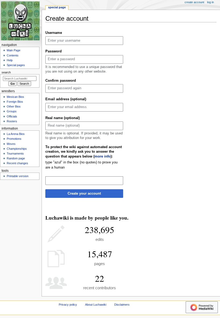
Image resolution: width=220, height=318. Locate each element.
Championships (17, 148)
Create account (194, 2)
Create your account (84, 193)
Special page (57, 7)
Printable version (17, 176)
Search (6, 72)
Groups (12, 111)
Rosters (12, 121)
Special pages (16, 65)
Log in (210, 2)
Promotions (14, 138)
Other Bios (14, 106)
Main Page (13, 50)
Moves (11, 143)
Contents (13, 55)
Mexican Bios (15, 96)
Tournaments (15, 153)
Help (10, 60)
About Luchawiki (95, 304)
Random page (16, 158)
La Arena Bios (16, 133)
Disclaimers (122, 304)
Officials (12, 116)
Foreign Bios (15, 101)
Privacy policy (68, 304)
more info (102, 156)
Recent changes (17, 163)
